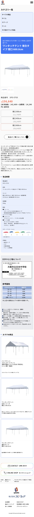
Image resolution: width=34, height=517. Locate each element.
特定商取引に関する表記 (23, 504)
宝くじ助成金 (8, 506)
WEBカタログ (20, 502)
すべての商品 (6, 14)
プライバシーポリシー (22, 506)
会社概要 (7, 502)
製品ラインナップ (9, 504)
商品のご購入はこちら (16, 137)
